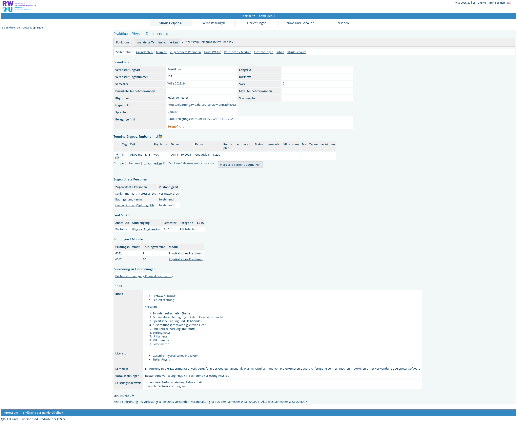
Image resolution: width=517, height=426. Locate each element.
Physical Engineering (146, 229)
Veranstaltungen (213, 23)
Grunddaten (144, 52)
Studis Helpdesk (171, 23)
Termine (161, 52)
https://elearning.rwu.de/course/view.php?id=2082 (201, 104)
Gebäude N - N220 (207, 154)
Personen (342, 23)
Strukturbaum (296, 52)
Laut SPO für (212, 52)
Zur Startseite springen (30, 27)
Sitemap (500, 2)
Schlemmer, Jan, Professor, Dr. (135, 193)
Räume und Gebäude (299, 23)
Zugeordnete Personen (185, 52)
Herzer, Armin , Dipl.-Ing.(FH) (134, 205)
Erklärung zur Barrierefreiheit (43, 412)
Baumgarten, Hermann (130, 199)
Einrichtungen (256, 23)
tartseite (248, 16)
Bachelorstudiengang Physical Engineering (144, 276)
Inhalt (280, 52)
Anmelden (266, 16)
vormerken (154, 163)
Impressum (10, 412)
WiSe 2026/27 (462, 2)
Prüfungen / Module (237, 52)
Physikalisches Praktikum (186, 253)
